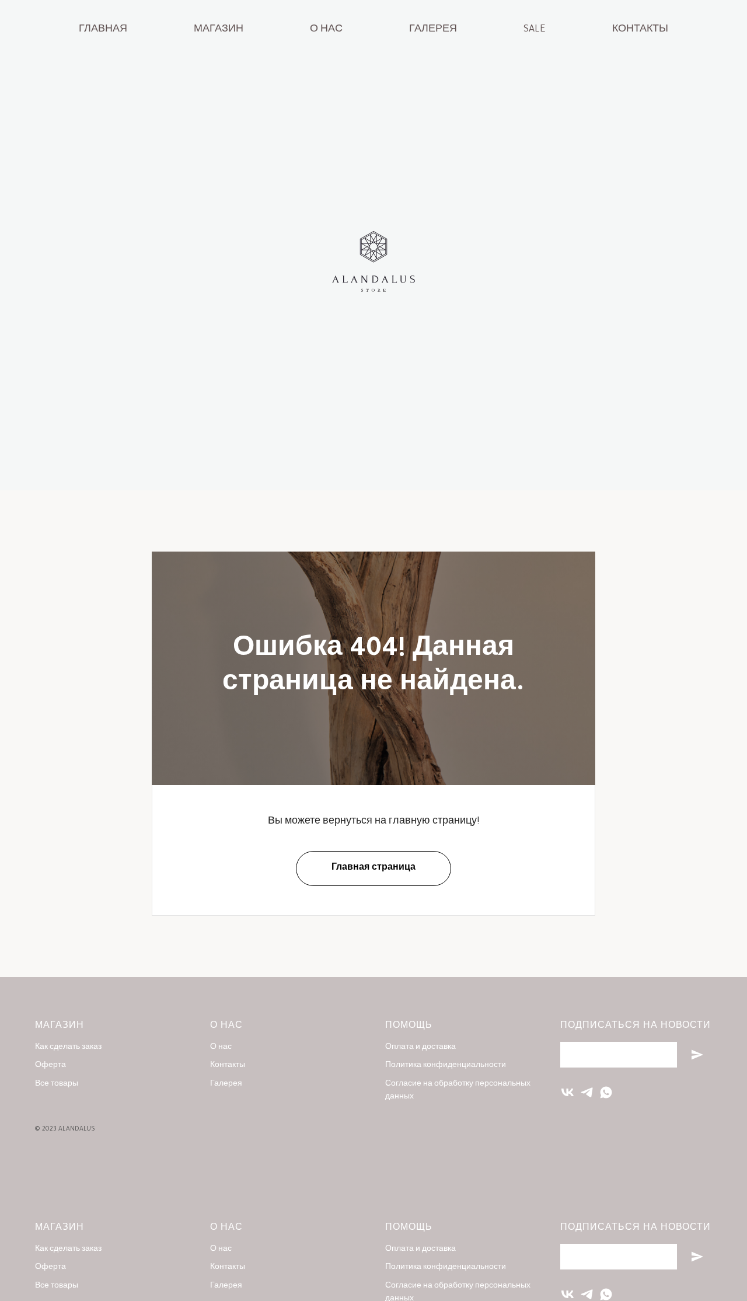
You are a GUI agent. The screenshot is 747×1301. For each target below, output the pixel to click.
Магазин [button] (218, 30)
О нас (326, 30)
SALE (534, 30)
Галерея (433, 30)
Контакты (640, 30)
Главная (103, 30)
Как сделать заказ (68, 1048)
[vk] (567, 1092)
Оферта (50, 1066)
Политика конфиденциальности (445, 1066)
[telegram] (587, 1092)
